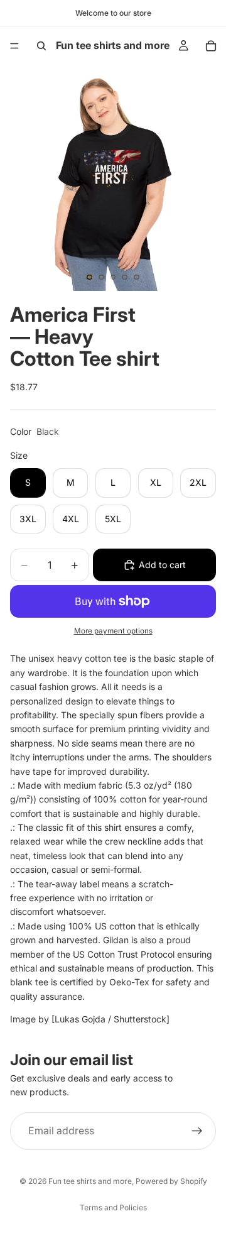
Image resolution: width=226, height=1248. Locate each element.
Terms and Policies (113, 1207)
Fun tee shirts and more (90, 1181)
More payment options (113, 631)
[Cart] (211, 46)
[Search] (41, 46)
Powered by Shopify (171, 1181)
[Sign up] (197, 1130)
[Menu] (14, 45)
